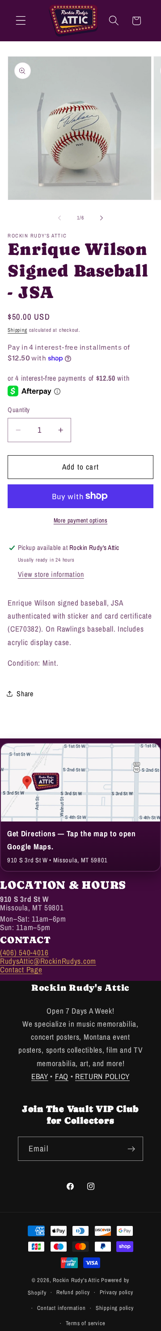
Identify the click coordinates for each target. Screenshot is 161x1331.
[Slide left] (59, 218)
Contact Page (21, 969)
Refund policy (72, 1292)
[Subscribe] (131, 1149)
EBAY (39, 1076)
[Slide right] (101, 218)
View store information (51, 574)
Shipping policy (115, 1308)
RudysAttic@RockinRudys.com (48, 961)
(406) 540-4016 (24, 952)
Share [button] (25, 693)
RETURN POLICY (102, 1076)
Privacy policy (116, 1292)
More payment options (81, 520)
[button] (20, 20)
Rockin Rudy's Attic (76, 1280)
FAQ (61, 1076)
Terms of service (86, 1323)
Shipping (17, 330)
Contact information (61, 1308)
